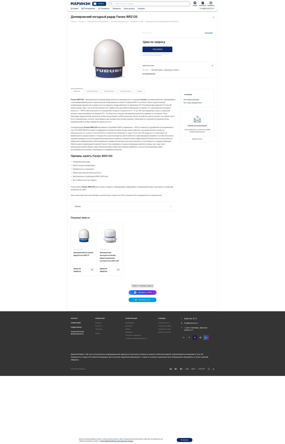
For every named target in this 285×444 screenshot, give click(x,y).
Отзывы (139, 91)
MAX (206, 337)
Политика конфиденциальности (136, 338)
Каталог (101, 3)
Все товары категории (191, 99)
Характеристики (92, 91)
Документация (126, 91)
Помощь (162, 318)
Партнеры (98, 329)
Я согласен (184, 440)
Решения (141, 8)
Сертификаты (130, 323)
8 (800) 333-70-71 (207, 8)
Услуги (97, 333)
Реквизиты (117, 8)
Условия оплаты (164, 323)
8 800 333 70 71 (190, 319)
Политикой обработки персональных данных (116, 441)
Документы (104, 8)
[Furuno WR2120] (109, 59)
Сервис (75, 8)
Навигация (76, 323)
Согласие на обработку (133, 335)
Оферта (128, 329)
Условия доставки (164, 326)
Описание (77, 91)
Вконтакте (183, 337)
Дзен (200, 337)
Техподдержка (89, 8)
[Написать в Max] (143, 292)
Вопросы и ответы (164, 332)
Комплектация (109, 91)
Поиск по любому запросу (142, 286)
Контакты (98, 326)
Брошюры (128, 326)
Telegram (189, 337)
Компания (100, 318)
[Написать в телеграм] (142, 301)
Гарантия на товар (164, 329)
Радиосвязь (76, 327)
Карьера (98, 323)
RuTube (194, 337)
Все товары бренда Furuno (193, 103)
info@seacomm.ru (191, 323)
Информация (131, 318)
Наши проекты (129, 8)
